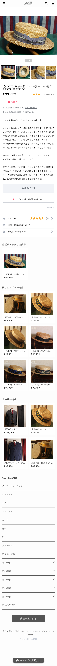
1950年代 (6, 588)
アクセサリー (8, 545)
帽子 (4, 528)
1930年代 (6, 571)
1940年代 (6, 579)
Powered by (25, 639)
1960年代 (6, 597)
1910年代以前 (8, 554)
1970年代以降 (8, 605)
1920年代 (6, 562)
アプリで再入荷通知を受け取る (29, 199)
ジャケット (7, 494)
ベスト (5, 503)
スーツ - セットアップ (12, 486)
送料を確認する (31, 108)
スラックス (7, 511)
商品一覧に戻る (28, 618)
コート (5, 520)
